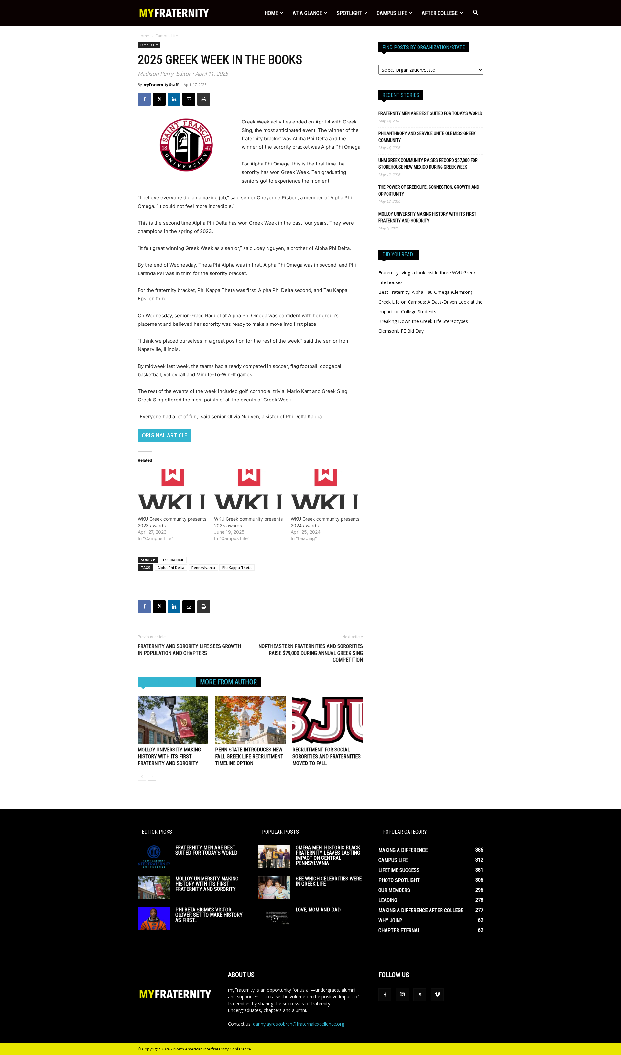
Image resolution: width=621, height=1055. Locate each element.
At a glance (307, 13)
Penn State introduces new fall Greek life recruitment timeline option (249, 756)
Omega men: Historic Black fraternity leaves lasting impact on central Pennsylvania (328, 855)
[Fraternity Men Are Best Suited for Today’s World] (154, 856)
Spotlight (349, 13)
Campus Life (392, 13)
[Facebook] (144, 99)
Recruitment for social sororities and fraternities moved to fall (326, 756)
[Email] (188, 99)
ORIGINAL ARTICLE (164, 435)
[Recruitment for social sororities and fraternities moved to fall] (327, 720)
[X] (159, 99)
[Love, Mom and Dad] (274, 918)
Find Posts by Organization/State (423, 47)
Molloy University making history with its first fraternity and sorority (169, 756)
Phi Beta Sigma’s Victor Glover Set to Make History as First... (209, 915)
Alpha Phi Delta (171, 567)
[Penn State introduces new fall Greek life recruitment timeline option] (250, 720)
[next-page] (152, 777)
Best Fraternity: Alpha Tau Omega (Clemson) (425, 292)
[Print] (203, 99)
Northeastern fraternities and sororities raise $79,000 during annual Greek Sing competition (310, 653)
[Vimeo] (437, 994)
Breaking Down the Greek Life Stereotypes (423, 321)
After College (440, 13)
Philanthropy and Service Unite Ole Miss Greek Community (426, 137)
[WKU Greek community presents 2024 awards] (326, 489)
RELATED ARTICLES (167, 682)
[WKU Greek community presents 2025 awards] (249, 489)
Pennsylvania (203, 567)
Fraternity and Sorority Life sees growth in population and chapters (189, 649)
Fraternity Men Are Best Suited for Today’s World (430, 113)
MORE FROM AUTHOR (228, 682)
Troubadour (173, 559)
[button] (475, 13)
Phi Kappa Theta (237, 567)
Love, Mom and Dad (318, 910)
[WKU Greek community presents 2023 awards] (173, 489)
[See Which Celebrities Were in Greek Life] (274, 887)
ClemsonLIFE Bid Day (401, 331)
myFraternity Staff (161, 84)
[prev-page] (142, 777)
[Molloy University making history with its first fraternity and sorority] (173, 720)
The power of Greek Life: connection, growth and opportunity (428, 191)
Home (271, 13)
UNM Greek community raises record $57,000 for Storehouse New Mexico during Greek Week (428, 164)
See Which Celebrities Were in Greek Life (329, 881)
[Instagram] (402, 994)
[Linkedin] (174, 99)
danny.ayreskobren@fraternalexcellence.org (298, 1024)
